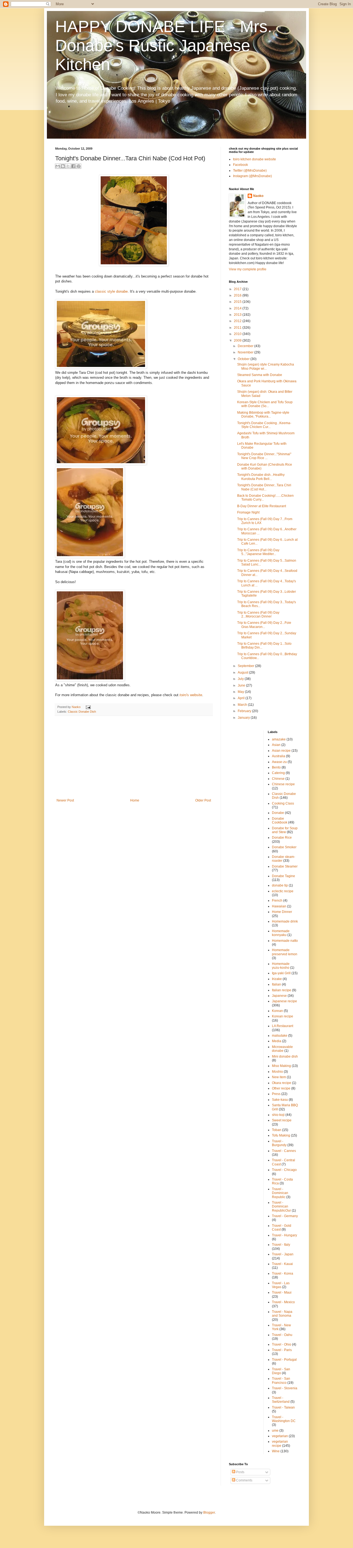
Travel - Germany (285, 1216)
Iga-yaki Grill (281, 973)
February (245, 711)
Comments (243, 1480)
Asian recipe (281, 751)
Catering (278, 773)
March (243, 705)
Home (134, 800)
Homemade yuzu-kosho (281, 966)
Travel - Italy (281, 1245)
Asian (276, 745)
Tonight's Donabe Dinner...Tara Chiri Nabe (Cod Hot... (264, 487)
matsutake (279, 1036)
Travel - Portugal (284, 1360)
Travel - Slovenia (284, 1388)
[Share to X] (68, 166)
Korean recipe (282, 1016)
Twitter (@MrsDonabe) (250, 170)
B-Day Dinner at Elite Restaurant (261, 506)
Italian (276, 984)
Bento (276, 767)
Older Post (203, 800)
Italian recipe (281, 990)
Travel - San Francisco (281, 1380)
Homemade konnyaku (281, 933)
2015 (238, 302)
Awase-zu (279, 762)
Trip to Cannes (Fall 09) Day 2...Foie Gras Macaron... (264, 624)
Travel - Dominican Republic (280, 1193)
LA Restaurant (282, 1026)
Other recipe (281, 1088)
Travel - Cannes (284, 1151)
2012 (238, 321)
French (277, 900)
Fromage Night (248, 512)
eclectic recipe (282, 891)
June (242, 685)
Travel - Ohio (281, 1344)
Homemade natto (285, 941)
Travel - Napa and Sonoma (282, 1314)
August (243, 672)
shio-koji (278, 1115)
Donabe (278, 813)
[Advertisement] (133, 757)
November (246, 352)
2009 (238, 340)
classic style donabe (111, 291)
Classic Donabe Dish (82, 711)
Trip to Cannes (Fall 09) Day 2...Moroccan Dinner (258, 614)
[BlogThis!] (63, 166)
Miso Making (281, 1066)
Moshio (277, 1072)
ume (275, 1430)
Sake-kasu (280, 1100)
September (246, 666)
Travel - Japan (282, 1254)
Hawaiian (279, 906)
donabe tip (280, 885)
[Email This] (57, 166)
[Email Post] (87, 707)
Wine (276, 1451)
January (244, 718)
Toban (276, 1130)
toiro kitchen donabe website (254, 159)
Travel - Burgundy (279, 1143)
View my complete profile (247, 269)
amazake (279, 739)
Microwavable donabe (282, 1049)
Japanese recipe (284, 1001)
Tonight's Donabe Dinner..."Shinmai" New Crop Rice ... (264, 456)
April (241, 698)
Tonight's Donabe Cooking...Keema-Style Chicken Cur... (264, 425)
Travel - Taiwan (283, 1407)
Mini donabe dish (285, 1056)
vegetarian (280, 1436)
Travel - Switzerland (281, 1400)
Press (276, 1094)
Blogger (209, 1512)
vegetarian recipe (280, 1443)
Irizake (277, 979)
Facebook (240, 165)
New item (279, 1077)
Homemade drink (285, 921)
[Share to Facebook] (73, 166)
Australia (278, 756)
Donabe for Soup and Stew (285, 830)
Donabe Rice (282, 837)
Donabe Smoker (284, 847)
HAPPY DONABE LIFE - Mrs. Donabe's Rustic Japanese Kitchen (163, 45)
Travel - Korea (282, 1273)
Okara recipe (281, 1083)
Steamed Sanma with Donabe (259, 375)
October (244, 359)
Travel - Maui (282, 1292)
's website (191, 695)
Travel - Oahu (282, 1335)
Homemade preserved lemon (284, 952)
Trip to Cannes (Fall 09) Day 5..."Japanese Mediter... (258, 552)
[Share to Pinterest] (78, 166)
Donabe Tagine (283, 876)
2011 (238, 328)
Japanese (279, 996)
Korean (277, 1011)
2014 (238, 308)
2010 (238, 334)
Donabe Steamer (285, 866)
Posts (239, 1472)
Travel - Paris (282, 1350)
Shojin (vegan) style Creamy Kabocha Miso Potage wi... (265, 366)
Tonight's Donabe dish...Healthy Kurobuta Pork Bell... (261, 477)
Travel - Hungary (284, 1235)
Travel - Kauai (282, 1264)
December (246, 346)
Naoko (258, 196)
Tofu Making (281, 1135)
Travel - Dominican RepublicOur (281, 1206)
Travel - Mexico (283, 1302)
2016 (238, 295)
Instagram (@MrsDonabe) (252, 176)
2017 (238, 289)
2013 (238, 315)
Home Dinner (282, 912)
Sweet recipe (282, 1120)
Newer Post (65, 800)
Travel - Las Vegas (281, 1285)
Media (276, 1041)
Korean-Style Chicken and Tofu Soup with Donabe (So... (265, 404)
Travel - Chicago (284, 1170)
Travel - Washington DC (284, 1419)
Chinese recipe (283, 784)
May (241, 692)
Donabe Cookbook (279, 820)
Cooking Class (283, 803)
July (241, 679)
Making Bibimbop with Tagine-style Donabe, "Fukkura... (263, 414)
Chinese (278, 779)
